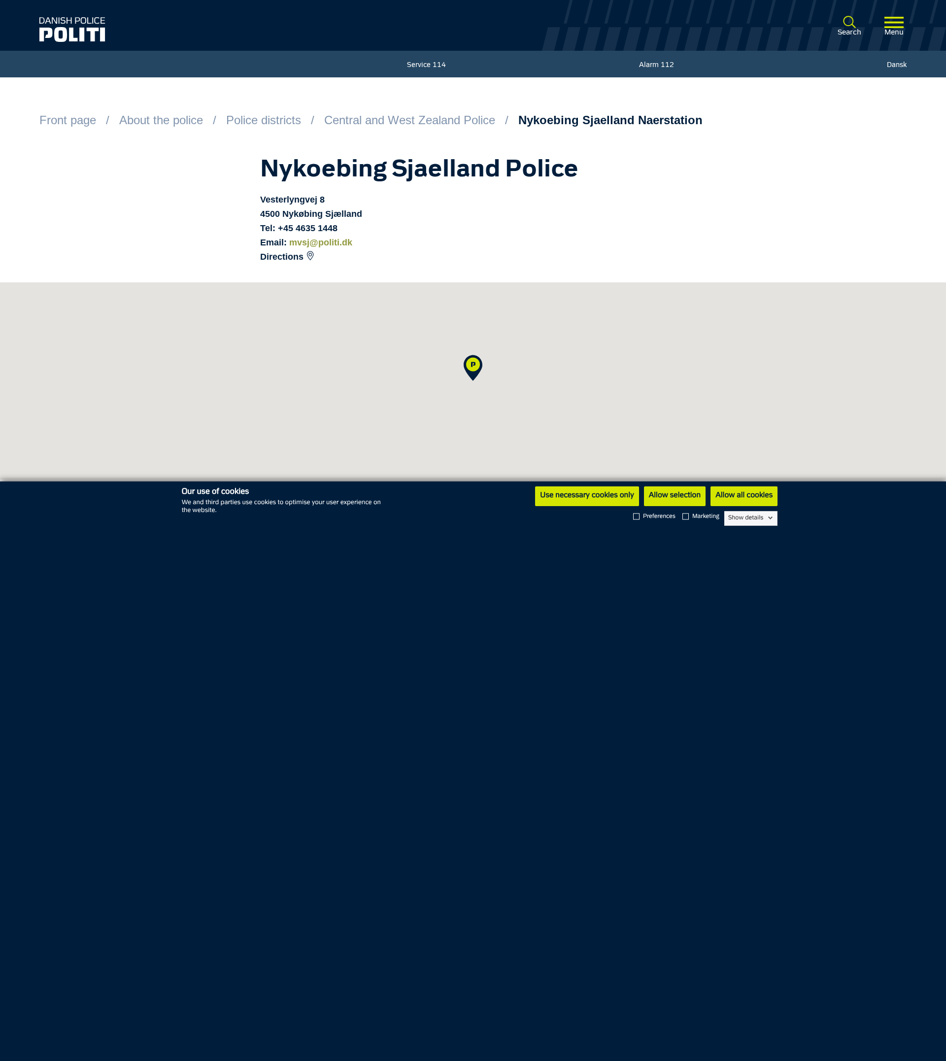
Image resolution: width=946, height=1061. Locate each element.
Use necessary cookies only (587, 495)
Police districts (263, 120)
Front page (67, 120)
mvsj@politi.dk (320, 242)
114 (439, 65)
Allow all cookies (744, 495)
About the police (161, 120)
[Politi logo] (215, 29)
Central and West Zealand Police (409, 120)
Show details (745, 518)
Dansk (897, 65)
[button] (473, 368)
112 (667, 65)
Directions (282, 257)
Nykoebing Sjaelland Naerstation (610, 120)
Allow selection (675, 495)
